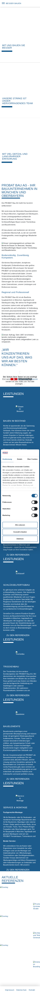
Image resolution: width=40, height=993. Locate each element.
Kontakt (32, 990)
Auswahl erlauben (20, 532)
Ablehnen (20, 539)
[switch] (34, 502)
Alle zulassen (20, 525)
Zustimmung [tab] (7, 459)
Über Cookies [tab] (32, 459)
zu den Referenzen (17, 555)
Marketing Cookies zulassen (26, 379)
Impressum (9, 990)
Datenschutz (21, 990)
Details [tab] (19, 459)
